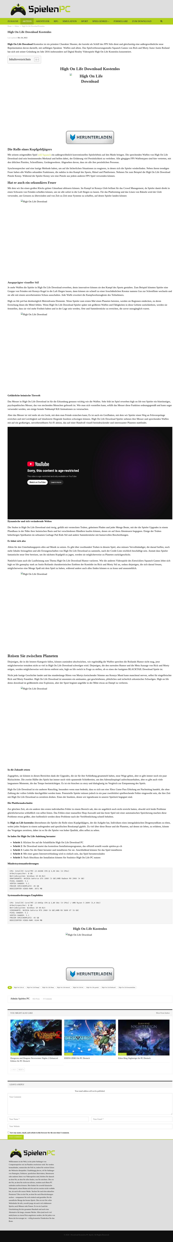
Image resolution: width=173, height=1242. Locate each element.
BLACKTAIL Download (140, 669)
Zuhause (13, 21)
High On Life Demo (48, 987)
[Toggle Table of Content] (35, 59)
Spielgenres (99, 21)
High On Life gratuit (92, 987)
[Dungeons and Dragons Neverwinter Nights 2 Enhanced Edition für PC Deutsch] (36, 1037)
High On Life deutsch (63, 987)
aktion (59, 422)
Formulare (121, 21)
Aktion (27, 21)
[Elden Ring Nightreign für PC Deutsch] (143, 1037)
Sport (84, 21)
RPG (56, 21)
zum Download (141, 21)
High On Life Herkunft (109, 987)
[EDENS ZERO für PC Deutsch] (90, 1037)
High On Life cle (19, 987)
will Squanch (44, 154)
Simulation (70, 21)
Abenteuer (42, 21)
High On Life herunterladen (127, 987)
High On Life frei (78, 987)
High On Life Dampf (33, 987)
